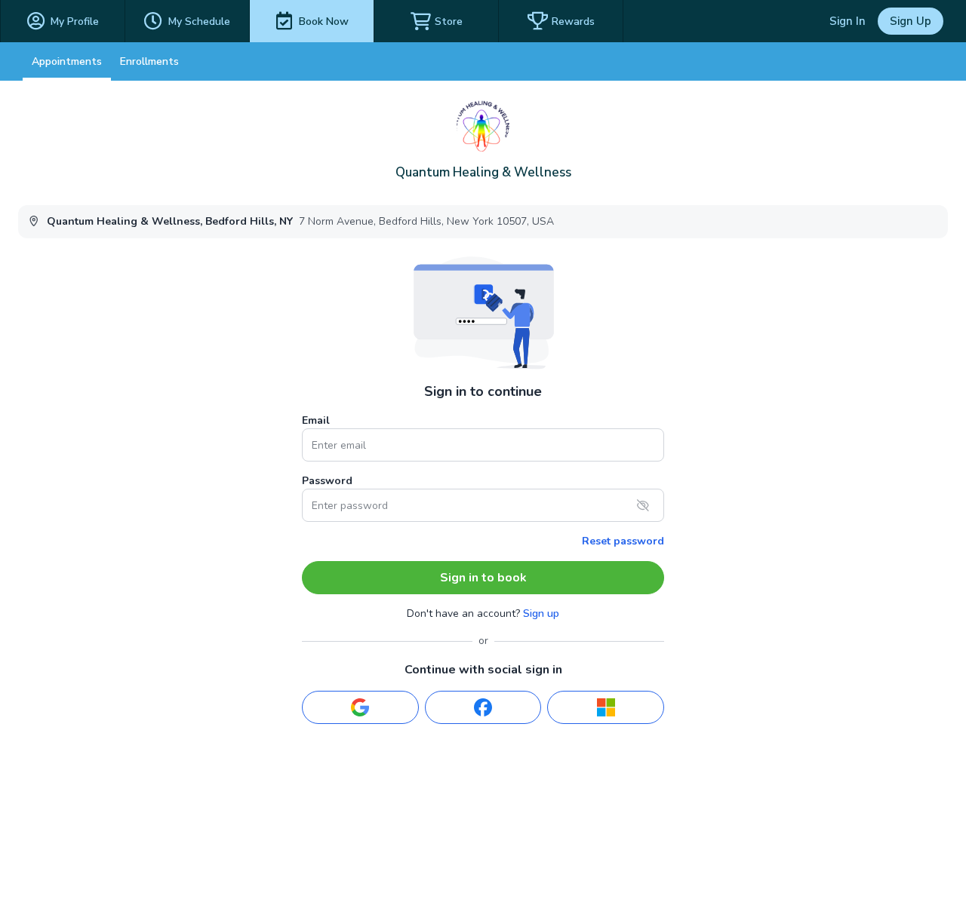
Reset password (623, 541)
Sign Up (910, 21)
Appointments (67, 61)
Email (316, 420)
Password (327, 481)
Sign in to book (483, 577)
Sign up (541, 613)
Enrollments (149, 61)
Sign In (847, 21)
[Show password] (643, 505)
